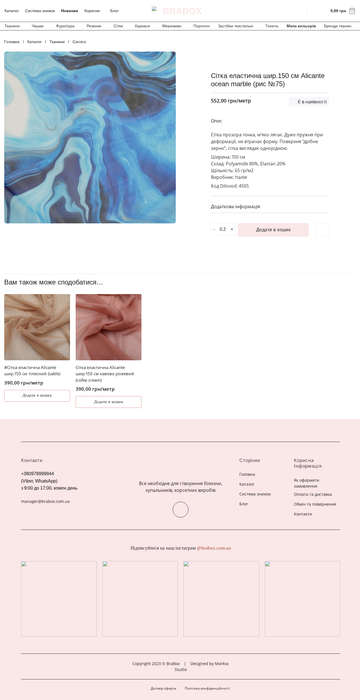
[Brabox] (180, 10)
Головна (11, 41)
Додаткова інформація (235, 206)
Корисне (92, 10)
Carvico (79, 41)
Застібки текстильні (235, 26)
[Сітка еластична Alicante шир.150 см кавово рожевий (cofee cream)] (108, 327)
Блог (114, 10)
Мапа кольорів (301, 26)
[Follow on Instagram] (180, 509)
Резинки (94, 26)
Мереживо (171, 26)
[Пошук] (299, 10)
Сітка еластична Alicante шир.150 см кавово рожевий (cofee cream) (105, 374)
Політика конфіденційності (207, 688)
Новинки (69, 10)
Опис (216, 121)
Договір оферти (163, 688)
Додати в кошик (273, 229)
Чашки (38, 26)
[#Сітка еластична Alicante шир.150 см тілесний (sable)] (37, 327)
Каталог (11, 10)
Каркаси (142, 26)
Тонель (271, 26)
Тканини (12, 26)
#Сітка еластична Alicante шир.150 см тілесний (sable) (32, 371)
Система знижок (40, 10)
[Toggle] (323, 205)
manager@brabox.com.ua (45, 501)
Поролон (202, 26)
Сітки (118, 26)
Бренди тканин (337, 26)
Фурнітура (65, 26)
